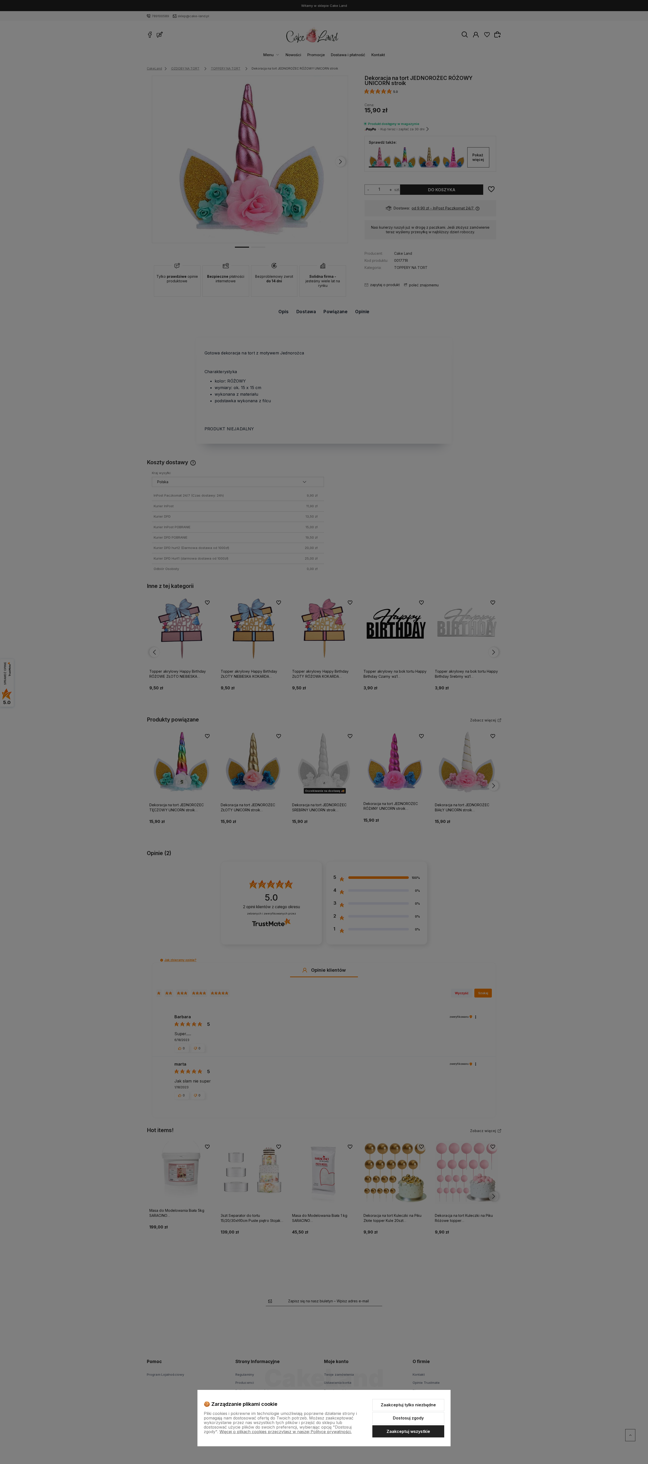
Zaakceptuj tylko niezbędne (408, 1404)
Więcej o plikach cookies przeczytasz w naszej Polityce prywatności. (285, 1431)
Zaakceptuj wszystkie (408, 1431)
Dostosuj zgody (408, 1417)
